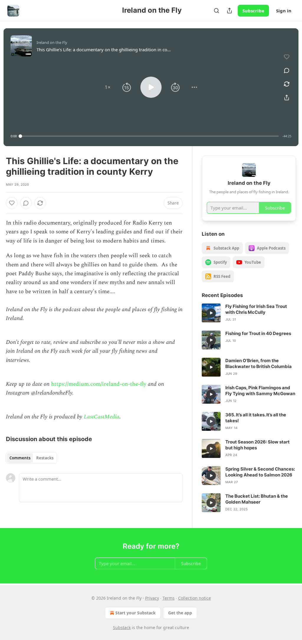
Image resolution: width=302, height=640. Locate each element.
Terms (169, 598)
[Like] (12, 203)
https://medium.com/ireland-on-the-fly (98, 384)
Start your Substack (135, 613)
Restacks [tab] (44, 458)
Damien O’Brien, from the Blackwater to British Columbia (258, 363)
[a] (211, 313)
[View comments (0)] (286, 70)
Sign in (283, 11)
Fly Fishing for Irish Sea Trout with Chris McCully (256, 309)
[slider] (149, 136)
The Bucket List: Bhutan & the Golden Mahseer (256, 499)
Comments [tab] (19, 458)
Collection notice (194, 598)
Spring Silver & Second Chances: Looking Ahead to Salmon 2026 (260, 472)
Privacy (152, 598)
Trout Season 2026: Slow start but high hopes (257, 445)
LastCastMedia (101, 417)
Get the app (180, 613)
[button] (107, 87)
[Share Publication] (229, 11)
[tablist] (31, 458)
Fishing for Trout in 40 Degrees (258, 333)
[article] (248, 313)
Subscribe (253, 11)
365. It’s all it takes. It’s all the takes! (255, 417)
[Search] (216, 11)
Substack (122, 627)
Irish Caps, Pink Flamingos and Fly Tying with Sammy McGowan (260, 390)
